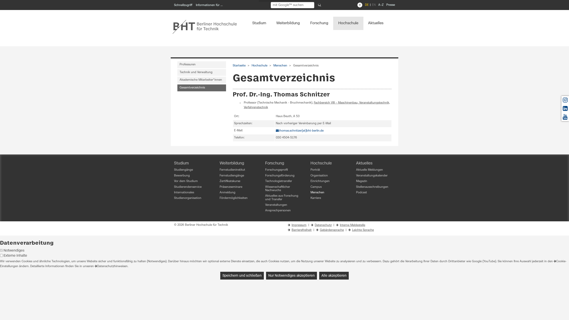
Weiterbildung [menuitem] (288, 23)
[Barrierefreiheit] (360, 5)
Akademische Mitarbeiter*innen (201, 79)
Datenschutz (323, 225)
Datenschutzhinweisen (112, 266)
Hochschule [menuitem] (348, 23)
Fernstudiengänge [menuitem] (232, 175)
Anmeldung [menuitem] (227, 192)
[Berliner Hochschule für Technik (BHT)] (207, 27)
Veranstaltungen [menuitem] (276, 205)
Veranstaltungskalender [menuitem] (372, 175)
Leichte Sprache (363, 230)
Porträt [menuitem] (315, 169)
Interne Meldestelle (352, 225)
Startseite (239, 65)
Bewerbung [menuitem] (182, 175)
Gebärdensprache (332, 230)
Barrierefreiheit (302, 230)
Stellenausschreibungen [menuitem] (372, 187)
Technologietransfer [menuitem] (278, 181)
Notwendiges (14, 250)
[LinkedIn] (565, 109)
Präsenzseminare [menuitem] (231, 187)
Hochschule (259, 65)
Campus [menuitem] (316, 187)
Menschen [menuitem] (317, 192)
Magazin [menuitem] (361, 181)
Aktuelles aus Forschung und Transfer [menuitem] (281, 197)
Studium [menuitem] (259, 23)
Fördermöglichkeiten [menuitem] (234, 198)
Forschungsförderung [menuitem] (280, 175)
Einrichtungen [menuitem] (320, 181)
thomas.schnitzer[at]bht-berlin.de (301, 130)
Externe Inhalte (15, 255)
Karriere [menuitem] (316, 198)
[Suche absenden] (320, 5)
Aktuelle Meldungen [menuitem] (369, 169)
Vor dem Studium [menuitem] (186, 181)
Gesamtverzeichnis (192, 87)
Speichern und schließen (242, 275)
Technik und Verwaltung (196, 72)
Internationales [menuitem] (184, 192)
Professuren (188, 64)
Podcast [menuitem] (361, 192)
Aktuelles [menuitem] (375, 23)
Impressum (299, 225)
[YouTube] (565, 118)
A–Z (381, 5)
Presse (390, 5)
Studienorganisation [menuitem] (187, 198)
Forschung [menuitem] (319, 23)
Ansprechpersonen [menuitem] (278, 210)
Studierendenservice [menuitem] (188, 187)
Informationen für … (209, 5)
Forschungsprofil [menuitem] (276, 169)
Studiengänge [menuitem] (183, 169)
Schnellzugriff (183, 5)
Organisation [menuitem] (319, 175)
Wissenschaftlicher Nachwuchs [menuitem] (277, 189)
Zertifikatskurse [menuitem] (230, 181)
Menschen (280, 65)
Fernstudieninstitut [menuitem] (232, 169)
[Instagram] (565, 101)
